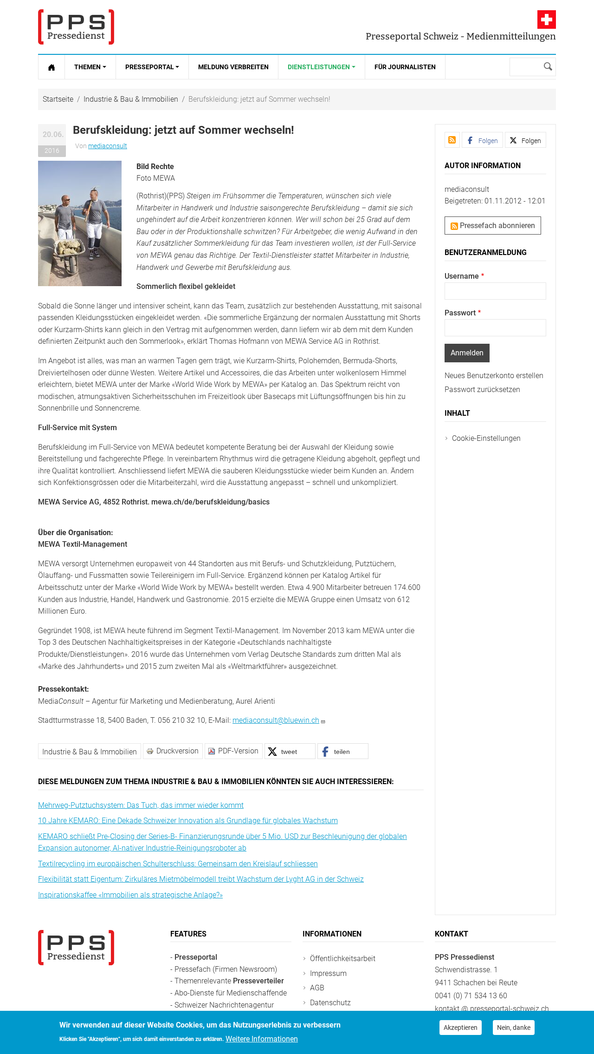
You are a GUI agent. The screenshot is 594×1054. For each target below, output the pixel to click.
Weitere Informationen (262, 1038)
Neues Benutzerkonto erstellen (494, 375)
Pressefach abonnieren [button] (496, 225)
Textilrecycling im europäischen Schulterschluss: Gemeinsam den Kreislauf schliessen (178, 863)
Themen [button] (87, 67)
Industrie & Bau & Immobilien (131, 99)
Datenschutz (330, 1002)
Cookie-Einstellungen (486, 438)
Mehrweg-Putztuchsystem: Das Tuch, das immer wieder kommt (141, 805)
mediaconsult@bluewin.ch (275, 720)
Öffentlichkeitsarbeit (342, 958)
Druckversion (177, 750)
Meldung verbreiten (233, 67)
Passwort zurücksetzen (482, 389)
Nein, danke (513, 1027)
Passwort (460, 312)
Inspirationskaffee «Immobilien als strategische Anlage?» (130, 894)
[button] (80, 222)
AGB (317, 987)
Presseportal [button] (149, 67)
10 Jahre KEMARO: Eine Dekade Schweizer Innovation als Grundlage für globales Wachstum (188, 820)
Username (462, 276)
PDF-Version (238, 750)
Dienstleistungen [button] (319, 67)
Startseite (58, 99)
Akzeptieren (461, 1027)
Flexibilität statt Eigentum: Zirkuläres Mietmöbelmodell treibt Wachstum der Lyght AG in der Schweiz (201, 879)
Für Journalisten (405, 67)
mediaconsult (107, 146)
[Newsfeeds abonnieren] (452, 140)
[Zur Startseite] (52, 67)
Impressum (328, 973)
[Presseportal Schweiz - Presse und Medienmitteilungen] (76, 27)
